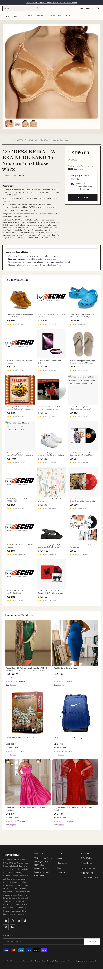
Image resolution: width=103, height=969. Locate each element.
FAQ (59, 867)
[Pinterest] (12, 927)
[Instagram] (12, 920)
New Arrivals (56, 15)
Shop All (39, 15)
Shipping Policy (87, 872)
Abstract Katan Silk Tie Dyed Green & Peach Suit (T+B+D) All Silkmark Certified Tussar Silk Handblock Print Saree (26, 669)
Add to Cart (82, 197)
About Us (61, 858)
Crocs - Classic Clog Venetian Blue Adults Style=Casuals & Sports (82, 315)
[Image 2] (17, 123)
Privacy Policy (86, 863)
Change (79, 179)
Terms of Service (88, 867)
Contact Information (89, 877)
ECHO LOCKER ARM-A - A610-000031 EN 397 (51, 315)
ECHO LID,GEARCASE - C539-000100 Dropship (19, 546)
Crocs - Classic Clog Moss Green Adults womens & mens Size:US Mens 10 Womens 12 (81, 408)
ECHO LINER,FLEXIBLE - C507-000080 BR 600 (17, 500)
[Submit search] (37, 8)
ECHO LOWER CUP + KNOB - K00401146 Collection (16, 592)
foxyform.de (12, 16)
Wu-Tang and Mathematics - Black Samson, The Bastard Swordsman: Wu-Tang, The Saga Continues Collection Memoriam (18, 408)
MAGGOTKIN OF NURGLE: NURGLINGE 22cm (21, 738)
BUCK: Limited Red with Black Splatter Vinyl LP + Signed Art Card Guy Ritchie (51, 592)
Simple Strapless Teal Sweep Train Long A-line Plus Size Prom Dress (26, 808)
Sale (68, 15)
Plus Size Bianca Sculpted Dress (65, 668)
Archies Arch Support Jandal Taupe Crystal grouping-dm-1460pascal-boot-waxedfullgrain (82, 361)
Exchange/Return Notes (16, 251)
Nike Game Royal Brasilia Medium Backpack (69, 738)
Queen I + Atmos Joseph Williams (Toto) (50, 361)
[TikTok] (25, 920)
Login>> (13, 685)
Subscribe (92, 941)
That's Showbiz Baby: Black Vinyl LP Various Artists (82, 546)
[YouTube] (18, 920)
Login (81, 8)
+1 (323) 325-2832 (41, 868)
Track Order (62, 872)
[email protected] (63, 262)
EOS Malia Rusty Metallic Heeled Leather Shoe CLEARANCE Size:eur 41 (19, 454)
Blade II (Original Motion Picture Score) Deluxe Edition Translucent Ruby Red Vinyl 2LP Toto (82, 500)
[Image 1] (9, 123)
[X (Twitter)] (6, 927)
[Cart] (98, 8)
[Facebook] (6, 920)
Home (29, 15)
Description (7, 185)
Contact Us (62, 863)
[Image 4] (33, 123)
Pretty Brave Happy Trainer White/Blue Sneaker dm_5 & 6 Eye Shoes (50, 454)
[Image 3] (25, 123)
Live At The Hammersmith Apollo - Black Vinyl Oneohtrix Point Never (82, 454)
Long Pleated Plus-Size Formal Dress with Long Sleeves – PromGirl (74, 808)
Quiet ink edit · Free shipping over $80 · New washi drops (51, 2)
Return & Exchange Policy (51, 265)
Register (89, 8)
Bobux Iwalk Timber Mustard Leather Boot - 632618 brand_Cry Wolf (19, 315)
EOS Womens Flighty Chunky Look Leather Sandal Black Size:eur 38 (50, 546)
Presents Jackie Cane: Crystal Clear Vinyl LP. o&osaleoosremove (50, 408)
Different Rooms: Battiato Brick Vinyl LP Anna (51, 500)
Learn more (78, 169)
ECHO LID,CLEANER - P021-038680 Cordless (19, 361)
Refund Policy (86, 858)
